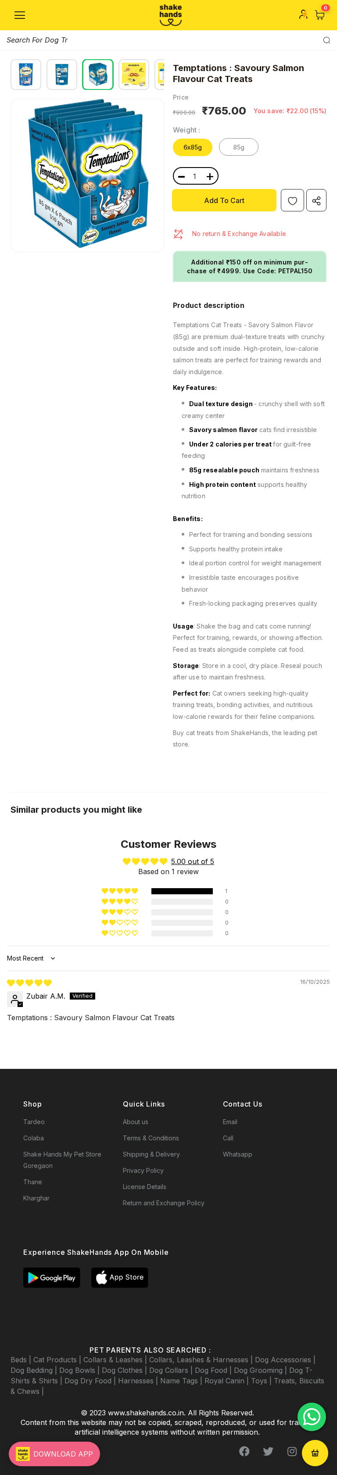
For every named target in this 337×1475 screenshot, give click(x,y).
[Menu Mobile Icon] (19, 15)
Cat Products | (58, 1359)
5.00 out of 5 (192, 861)
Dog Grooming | (261, 1370)
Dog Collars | (172, 1370)
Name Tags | (182, 1380)
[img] (29, 983)
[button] (120, 891)
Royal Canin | (227, 1380)
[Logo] (171, 15)
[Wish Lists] (292, 200)
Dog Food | (214, 1370)
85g (239, 147)
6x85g (192, 147)
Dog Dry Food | (91, 1380)
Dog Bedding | (35, 1370)
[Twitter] (268, 1452)
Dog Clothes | (125, 1370)
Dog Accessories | (285, 1359)
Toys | (262, 1380)
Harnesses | (139, 1380)
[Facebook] (244, 1452)
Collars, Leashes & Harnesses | (202, 1359)
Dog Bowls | (80, 1370)
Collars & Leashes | (116, 1359)
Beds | (22, 1359)
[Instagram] (292, 1452)
